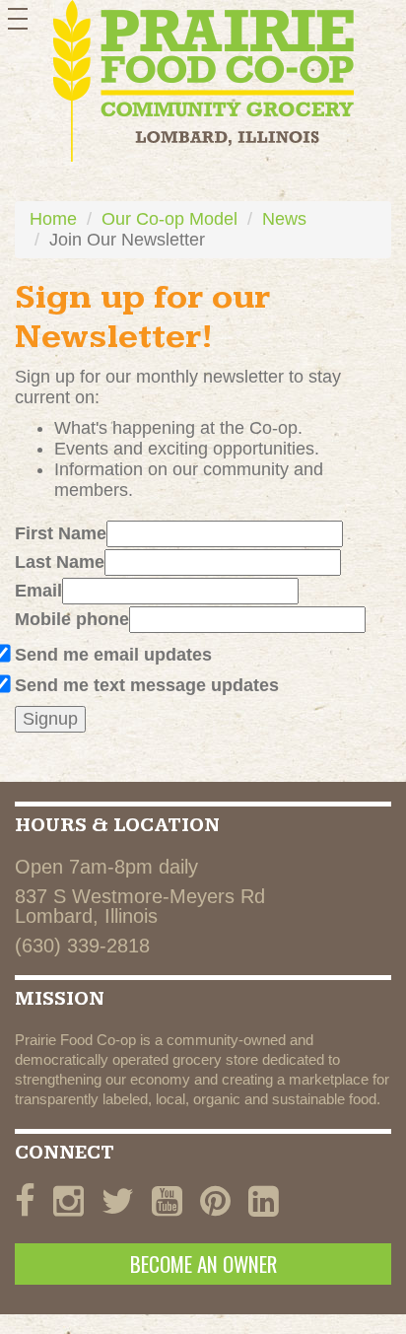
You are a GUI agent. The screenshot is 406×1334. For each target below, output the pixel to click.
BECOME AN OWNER (203, 1263)
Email (38, 590)
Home (53, 219)
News (284, 219)
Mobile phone (72, 619)
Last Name (59, 562)
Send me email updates (113, 655)
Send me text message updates (147, 685)
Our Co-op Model (169, 219)
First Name (60, 533)
